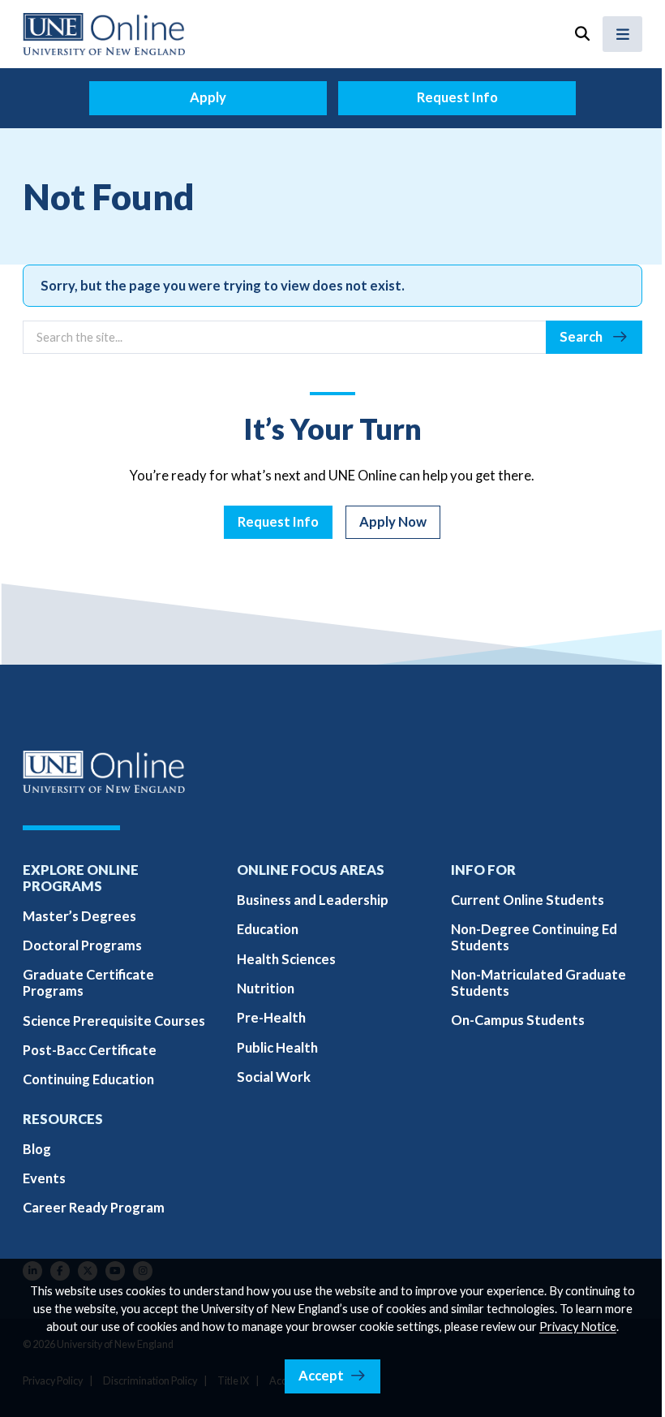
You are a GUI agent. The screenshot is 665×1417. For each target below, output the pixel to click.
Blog (37, 1149)
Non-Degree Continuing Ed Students (534, 937)
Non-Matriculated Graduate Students (538, 983)
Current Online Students (527, 900)
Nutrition (265, 988)
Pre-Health (271, 1018)
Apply (208, 97)
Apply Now (393, 522)
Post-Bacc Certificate (90, 1050)
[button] (582, 34)
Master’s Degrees (79, 916)
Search (582, 337)
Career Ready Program (94, 1207)
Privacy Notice (577, 1326)
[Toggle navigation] (622, 34)
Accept (321, 1375)
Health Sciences (286, 959)
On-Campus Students (518, 1020)
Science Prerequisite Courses (114, 1021)
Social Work (274, 1077)
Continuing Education (88, 1079)
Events (44, 1178)
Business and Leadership (312, 900)
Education (267, 929)
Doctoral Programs (82, 945)
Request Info (457, 97)
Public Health (277, 1048)
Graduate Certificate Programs (88, 983)
